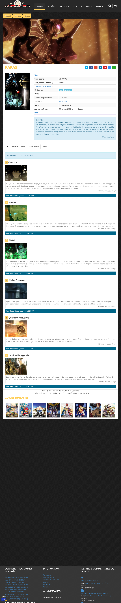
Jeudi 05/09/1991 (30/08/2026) (15, 580)
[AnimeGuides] (17, 4)
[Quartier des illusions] (16, 328)
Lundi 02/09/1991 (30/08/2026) (15, 582)
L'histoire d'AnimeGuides (51, 580)
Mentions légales (48, 577)
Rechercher (47, 584)
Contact (45, 587)
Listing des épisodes (19, 147)
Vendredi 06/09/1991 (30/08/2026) (16, 578)
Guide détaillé (34, 147)
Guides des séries (102, 583)
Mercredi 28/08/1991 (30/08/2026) (16, 587)
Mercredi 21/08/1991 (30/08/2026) (16, 599)
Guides (39, 6)
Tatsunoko (63, 101)
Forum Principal (90, 583)
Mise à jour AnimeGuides (89, 581)
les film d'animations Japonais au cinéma (94, 593)
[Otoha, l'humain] (16, 291)
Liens (89, 6)
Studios (77, 6)
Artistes (64, 6)
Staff (36, 113)
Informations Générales (43, 86)
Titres (36, 75)
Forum (99, 6)
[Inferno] (16, 213)
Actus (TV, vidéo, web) (104, 596)
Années (51, 6)
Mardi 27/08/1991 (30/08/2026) (15, 589)
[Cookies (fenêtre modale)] (4, 599)
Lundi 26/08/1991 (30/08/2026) (15, 592)
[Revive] (16, 250)
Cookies (45, 582)
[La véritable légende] (16, 366)
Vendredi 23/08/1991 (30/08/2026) (16, 594)
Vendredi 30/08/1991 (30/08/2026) (16, 585)
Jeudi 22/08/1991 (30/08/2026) (15, 597)
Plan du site (47, 575)
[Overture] (16, 173)
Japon (61, 94)
